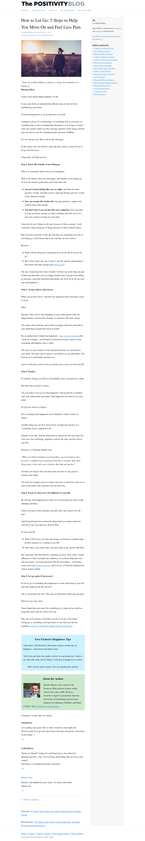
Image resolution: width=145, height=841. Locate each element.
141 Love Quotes (100, 77)
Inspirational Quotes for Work (104, 74)
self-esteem (118, 28)
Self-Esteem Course (38, 10)
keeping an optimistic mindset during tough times (50, 625)
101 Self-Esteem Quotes (102, 51)
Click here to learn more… (48, 706)
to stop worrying (43, 565)
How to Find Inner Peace (102, 85)
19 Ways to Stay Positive (102, 71)
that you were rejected (69, 335)
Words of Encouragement (103, 65)
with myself (58, 264)
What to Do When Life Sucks (104, 80)
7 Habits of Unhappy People (103, 48)
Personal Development (45, 35)
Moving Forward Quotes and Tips (105, 83)
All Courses (53, 10)
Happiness (33, 35)
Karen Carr (26, 777)
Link (22, 739)
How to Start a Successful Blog (104, 68)
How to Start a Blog (84, 10)
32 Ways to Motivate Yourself (104, 57)
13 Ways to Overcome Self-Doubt (105, 60)
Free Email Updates (67, 10)
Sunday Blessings (100, 94)
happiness (99, 31)
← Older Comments (30, 799)
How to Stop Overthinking (103, 63)
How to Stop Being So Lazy (103, 54)
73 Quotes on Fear (100, 91)
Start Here (24, 10)
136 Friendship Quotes (102, 88)
